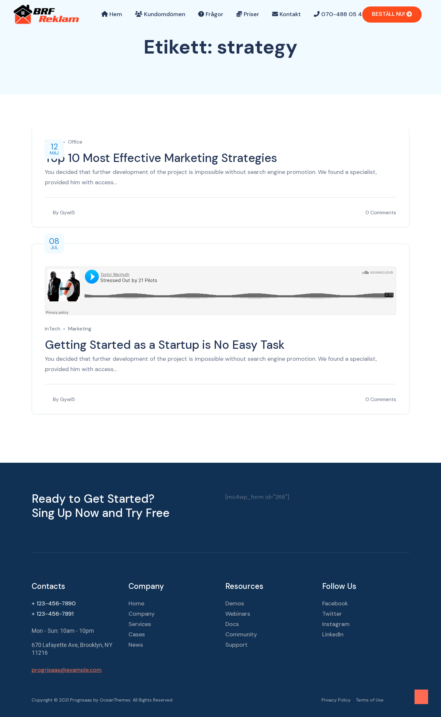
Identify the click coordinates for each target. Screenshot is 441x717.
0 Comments (380, 212)
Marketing (79, 328)
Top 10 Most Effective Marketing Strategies (161, 158)
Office (75, 141)
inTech (52, 328)
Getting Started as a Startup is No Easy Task (165, 344)
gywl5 (67, 212)
